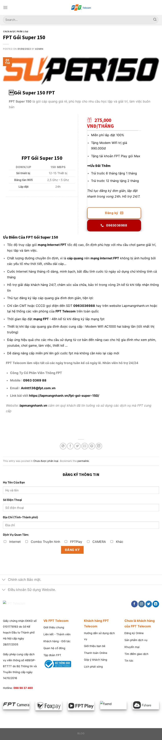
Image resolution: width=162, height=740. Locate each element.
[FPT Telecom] (81, 7)
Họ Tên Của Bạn (14, 482)
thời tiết (36, 264)
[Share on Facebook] (70, 446)
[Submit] (155, 19)
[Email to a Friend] (84, 446)
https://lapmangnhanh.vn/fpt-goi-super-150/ (64, 396)
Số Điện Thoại (12, 499)
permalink (83, 460)
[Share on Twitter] (77, 446)
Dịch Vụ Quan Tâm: (16, 534)
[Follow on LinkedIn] (156, 604)
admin (39, 49)
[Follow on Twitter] (148, 604)
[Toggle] (4, 580)
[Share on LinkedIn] (99, 446)
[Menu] (5, 7)
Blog (80, 733)
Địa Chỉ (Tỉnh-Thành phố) (20, 517)
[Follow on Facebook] (134, 604)
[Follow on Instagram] (141, 604)
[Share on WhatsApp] (63, 446)
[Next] (157, 706)
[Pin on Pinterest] (92, 446)
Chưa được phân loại (15, 31)
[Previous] (4, 704)
